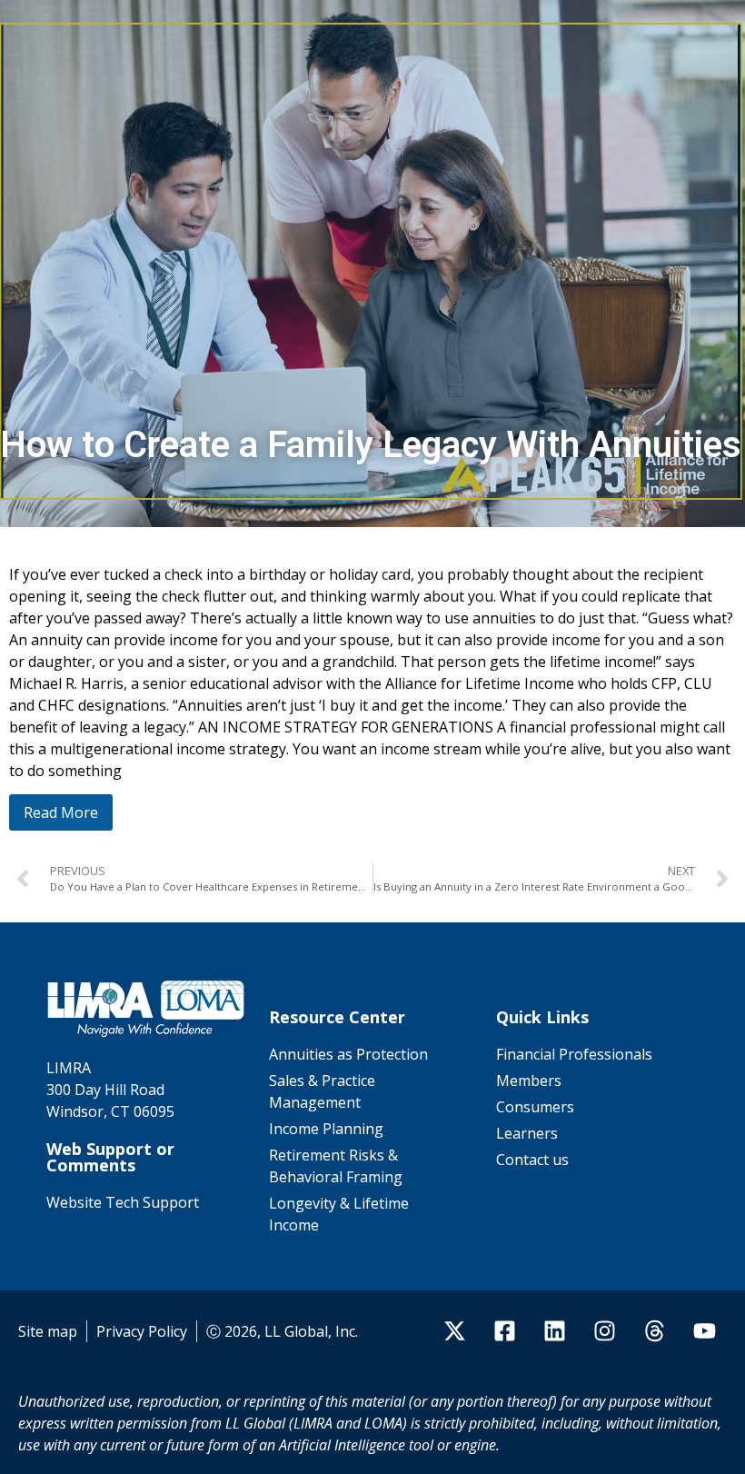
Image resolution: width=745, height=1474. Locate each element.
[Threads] (654, 1331)
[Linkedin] (554, 1331)
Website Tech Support (122, 1202)
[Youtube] (704, 1331)
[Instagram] (604, 1331)
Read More (61, 812)
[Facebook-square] (504, 1331)
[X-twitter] (454, 1331)
